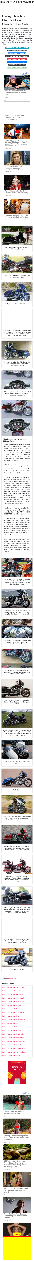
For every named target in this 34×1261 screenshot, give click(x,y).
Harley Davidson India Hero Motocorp (13, 1020)
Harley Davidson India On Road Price (13, 1048)
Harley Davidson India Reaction (11, 1030)
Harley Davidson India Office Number (13, 1012)
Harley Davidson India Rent (10, 1016)
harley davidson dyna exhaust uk (17, 67)
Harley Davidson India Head (10, 1027)
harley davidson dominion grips (17, 62)
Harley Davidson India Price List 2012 (13, 987)
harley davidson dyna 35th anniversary (17, 56)
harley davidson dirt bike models (17, 50)
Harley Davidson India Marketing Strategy (14, 1052)
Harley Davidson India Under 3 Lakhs (13, 1002)
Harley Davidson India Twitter (11, 1056)
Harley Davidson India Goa (10, 1023)
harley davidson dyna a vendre (17, 53)
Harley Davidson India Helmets (11, 1005)
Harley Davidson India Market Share (13, 1045)
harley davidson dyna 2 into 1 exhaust (17, 48)
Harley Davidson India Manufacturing (13, 1038)
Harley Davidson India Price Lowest (12, 1009)
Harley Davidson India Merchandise (13, 994)
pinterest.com (12, 979)
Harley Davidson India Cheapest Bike (13, 1034)
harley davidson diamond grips (17, 59)
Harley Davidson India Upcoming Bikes (13, 1041)
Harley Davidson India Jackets (11, 991)
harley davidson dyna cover (17, 65)
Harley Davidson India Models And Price (14, 998)
